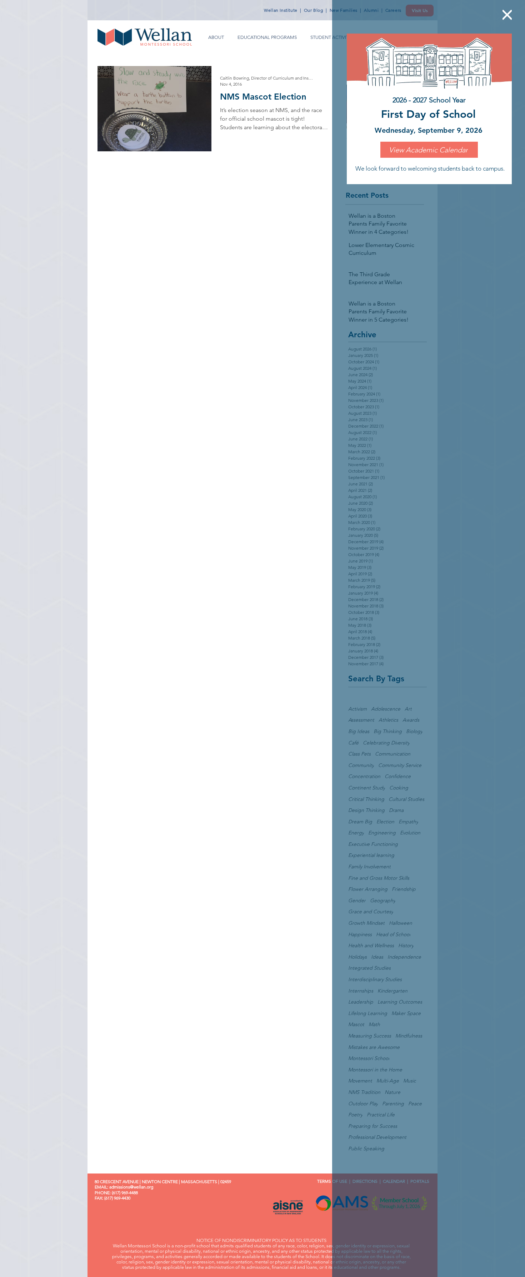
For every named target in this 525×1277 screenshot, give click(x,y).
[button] (507, 14)
